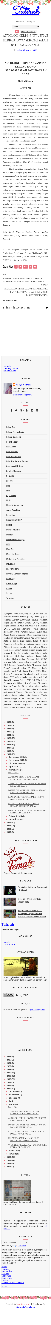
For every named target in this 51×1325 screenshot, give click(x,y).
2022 (9, 731)
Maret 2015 (14, 769)
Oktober (13, 1098)
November (14, 1094)
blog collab (11, 446)
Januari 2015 (15, 819)
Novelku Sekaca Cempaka (17, 573)
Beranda (7, 366)
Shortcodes (6, 1271)
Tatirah (25, 11)
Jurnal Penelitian (13, 510)
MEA (8, 544)
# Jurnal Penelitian (28, 31)
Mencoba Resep (13, 554)
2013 (9, 825)
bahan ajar (10, 427)
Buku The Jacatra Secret (17, 461)
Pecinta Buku (13, 773)
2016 (9, 751)
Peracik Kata (9, 944)
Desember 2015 (16, 757)
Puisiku (9, 588)
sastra (9, 593)
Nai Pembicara (12, 569)
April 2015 (14, 766)
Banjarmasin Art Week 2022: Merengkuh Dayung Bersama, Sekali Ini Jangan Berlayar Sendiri (32, 913)
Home (4, 1266)
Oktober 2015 (15, 763)
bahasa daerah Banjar (15, 432)
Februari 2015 (15, 816)
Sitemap (5, 1273)
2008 (9, 832)
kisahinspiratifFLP (14, 520)
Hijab (8, 500)
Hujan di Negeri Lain (14, 505)
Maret (12, 1104)
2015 (9, 754)
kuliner (9, 525)
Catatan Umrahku (13, 471)
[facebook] (11, 410)
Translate (22, 1245)
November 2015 (16, 760)
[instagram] (32, 410)
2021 (9, 735)
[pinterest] (37, 410)
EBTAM (9, 481)
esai (8, 486)
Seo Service (6, 1278)
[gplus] (22, 410)
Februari (13, 1150)
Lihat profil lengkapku (22, 394)
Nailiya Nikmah (23, 384)
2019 (9, 741)
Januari (12, 1153)
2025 (9, 725)
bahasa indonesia (13, 437)
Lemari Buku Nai (13, 529)
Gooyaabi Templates (25, 1307)
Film (8, 490)
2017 (9, 747)
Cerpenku (10, 476)
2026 (9, 722)
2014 (9, 822)
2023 (9, 728)
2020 (9, 738)
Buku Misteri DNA (13, 456)
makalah (9, 534)
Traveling (10, 598)
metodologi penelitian (15, 559)
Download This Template (12, 1282)
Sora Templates (23, 1304)
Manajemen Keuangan (15, 539)
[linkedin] (27, 410)
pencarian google (37, 1009)
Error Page (6, 1276)
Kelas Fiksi (10, 515)
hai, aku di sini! (10, 370)
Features (5, 1269)
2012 (9, 829)
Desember (14, 1091)
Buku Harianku (12, 451)
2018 (9, 744)
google (7, 942)
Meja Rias (10, 549)
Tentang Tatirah (11, 368)
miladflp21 (10, 564)
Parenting (10, 578)
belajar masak (12, 442)
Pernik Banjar (11, 583)
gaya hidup (11, 495)
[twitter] (16, 410)
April (11, 1101)
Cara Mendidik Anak (14, 466)
